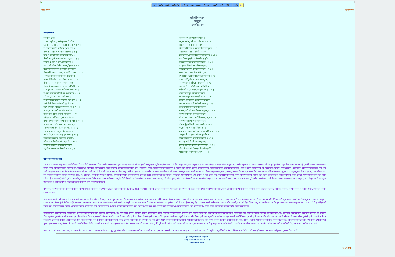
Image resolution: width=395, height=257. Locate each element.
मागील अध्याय (45, 10)
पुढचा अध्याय (349, 10)
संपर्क (241, 5)
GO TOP (346, 248)
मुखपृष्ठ (154, 5)
